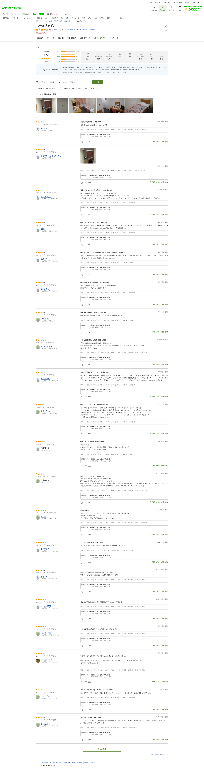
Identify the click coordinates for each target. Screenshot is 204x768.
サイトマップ (167, 2)
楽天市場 (187, 2)
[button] (46, 105)
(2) (71, 38)
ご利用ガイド (158, 2)
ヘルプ (150, 2)
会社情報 (45, 762)
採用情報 (79, 762)
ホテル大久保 (45, 25)
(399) (100, 38)
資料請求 (93, 762)
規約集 (86, 762)
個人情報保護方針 (56, 762)
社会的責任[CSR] (69, 762)
